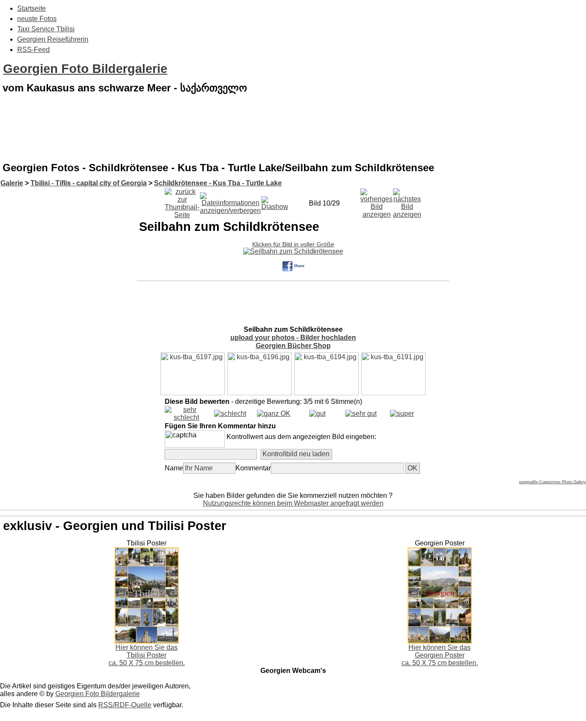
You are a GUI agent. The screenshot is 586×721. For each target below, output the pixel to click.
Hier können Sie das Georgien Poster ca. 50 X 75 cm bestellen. (440, 655)
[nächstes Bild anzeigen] (407, 201)
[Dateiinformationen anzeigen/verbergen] (230, 201)
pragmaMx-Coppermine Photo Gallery (552, 482)
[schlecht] (230, 413)
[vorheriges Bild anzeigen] (376, 201)
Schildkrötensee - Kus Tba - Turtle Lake (218, 183)
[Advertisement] (293, 134)
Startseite (31, 8)
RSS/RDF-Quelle (124, 705)
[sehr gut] (361, 413)
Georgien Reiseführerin (52, 39)
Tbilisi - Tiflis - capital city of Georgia (88, 183)
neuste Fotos (37, 18)
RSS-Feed (33, 49)
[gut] (317, 413)
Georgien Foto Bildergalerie (85, 69)
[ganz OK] (273, 413)
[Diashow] (274, 201)
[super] (402, 413)
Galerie (11, 183)
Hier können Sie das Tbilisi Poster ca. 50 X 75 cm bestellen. (147, 655)
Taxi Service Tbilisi (46, 29)
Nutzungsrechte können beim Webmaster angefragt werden (293, 503)
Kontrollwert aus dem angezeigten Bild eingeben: (301, 436)
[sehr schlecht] (186, 417)
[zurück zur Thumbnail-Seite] (182, 201)
